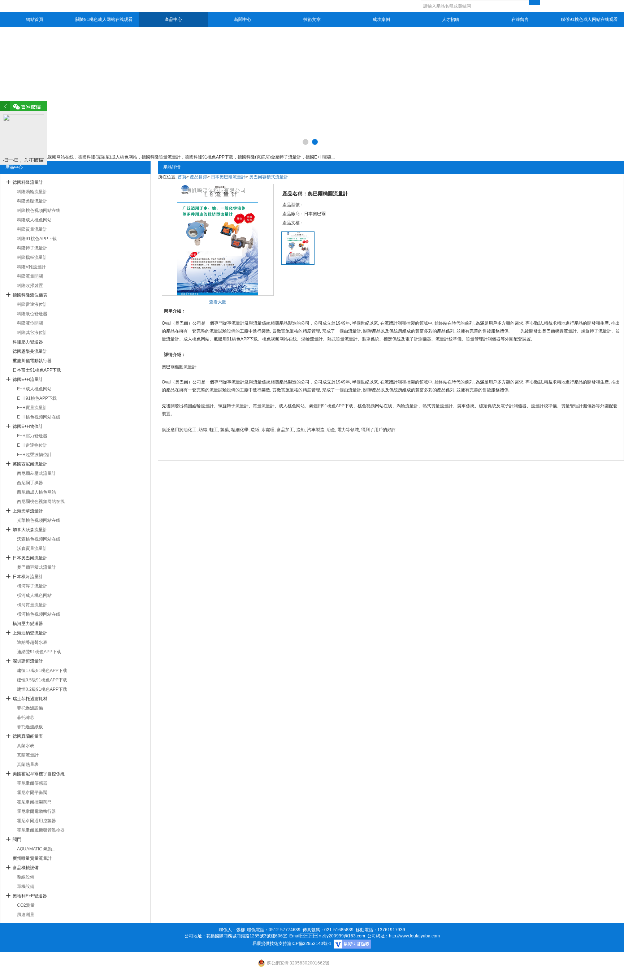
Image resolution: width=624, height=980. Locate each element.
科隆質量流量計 (32, 229)
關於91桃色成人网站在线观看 (104, 19)
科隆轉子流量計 (32, 248)
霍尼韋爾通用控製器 (36, 820)
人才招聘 (450, 19)
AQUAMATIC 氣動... (36, 848)
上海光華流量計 (28, 510)
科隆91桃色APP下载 (37, 238)
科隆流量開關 (30, 276)
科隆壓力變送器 (28, 341)
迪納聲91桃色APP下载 (39, 651)
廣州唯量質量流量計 (32, 858)
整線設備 (25, 877)
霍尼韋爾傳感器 (32, 783)
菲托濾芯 (25, 717)
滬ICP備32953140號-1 (309, 943)
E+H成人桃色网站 (34, 388)
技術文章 (312, 19)
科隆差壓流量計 (32, 201)
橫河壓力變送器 (28, 623)
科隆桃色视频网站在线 (38, 210)
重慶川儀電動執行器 (32, 360)
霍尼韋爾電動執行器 (36, 811)
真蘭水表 (25, 745)
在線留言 (520, 19)
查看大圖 (217, 301)
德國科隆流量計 (28, 182)
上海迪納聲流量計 (30, 633)
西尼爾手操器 (30, 482)
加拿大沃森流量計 (30, 529)
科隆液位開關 (30, 323)
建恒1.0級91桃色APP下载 (42, 670)
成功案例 (381, 19)
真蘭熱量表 (28, 764)
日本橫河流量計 (28, 576)
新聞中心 (242, 19)
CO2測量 (26, 905)
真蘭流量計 (28, 755)
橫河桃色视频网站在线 (38, 614)
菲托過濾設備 (30, 708)
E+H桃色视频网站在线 (38, 417)
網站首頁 (34, 19)
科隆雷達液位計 (32, 304)
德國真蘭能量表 (28, 736)
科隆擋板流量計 (32, 257)
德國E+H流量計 (28, 379)
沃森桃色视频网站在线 (38, 539)
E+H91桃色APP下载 (37, 398)
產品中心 (173, 19)
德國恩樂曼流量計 (30, 351)
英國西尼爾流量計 (30, 464)
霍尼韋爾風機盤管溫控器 (41, 830)
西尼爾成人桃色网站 (36, 492)
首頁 (182, 176)
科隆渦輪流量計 (32, 191)
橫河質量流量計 (32, 604)
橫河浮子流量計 (32, 586)
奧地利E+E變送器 (30, 895)
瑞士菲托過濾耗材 (30, 698)
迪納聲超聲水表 (32, 642)
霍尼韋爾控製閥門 (34, 802)
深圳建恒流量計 (28, 661)
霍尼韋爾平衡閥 (32, 792)
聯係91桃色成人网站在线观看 (589, 19)
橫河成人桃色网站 (34, 595)
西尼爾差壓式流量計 (36, 473)
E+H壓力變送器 (32, 435)
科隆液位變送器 (32, 313)
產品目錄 (198, 176)
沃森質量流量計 (32, 548)
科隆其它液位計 (32, 332)
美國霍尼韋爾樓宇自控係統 (39, 773)
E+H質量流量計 (32, 407)
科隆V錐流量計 (31, 266)
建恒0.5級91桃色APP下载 (42, 679)
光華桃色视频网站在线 (38, 520)
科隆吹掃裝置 (30, 285)
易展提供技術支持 (269, 943)
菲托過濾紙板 (30, 726)
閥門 (17, 839)
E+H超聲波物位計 (34, 454)
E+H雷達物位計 (32, 445)
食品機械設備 (26, 867)
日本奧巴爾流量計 (30, 557)
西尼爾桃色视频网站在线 (41, 501)
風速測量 (25, 914)
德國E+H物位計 (28, 426)
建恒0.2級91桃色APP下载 (42, 689)
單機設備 (25, 886)
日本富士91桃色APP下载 (37, 370)
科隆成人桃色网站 (34, 219)
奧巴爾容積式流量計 (36, 567)
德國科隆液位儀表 (30, 295)
